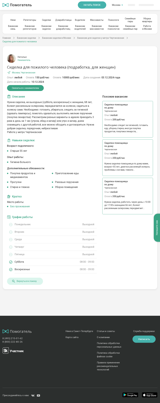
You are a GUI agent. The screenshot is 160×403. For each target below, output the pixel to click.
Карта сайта (71, 337)
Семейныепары (130, 20)
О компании (103, 337)
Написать (144, 339)
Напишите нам (157, 227)
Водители (80, 20)
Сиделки (46, 20)
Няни (13, 20)
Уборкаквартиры (147, 20)
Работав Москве (147, 27)
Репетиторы (29, 20)
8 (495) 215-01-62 (12, 338)
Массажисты (96, 20)
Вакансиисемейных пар (130, 27)
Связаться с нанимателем (25, 88)
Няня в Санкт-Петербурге (79, 331)
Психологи (113, 20)
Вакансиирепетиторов (29, 27)
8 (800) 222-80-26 (12, 341)
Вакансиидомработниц (63, 27)
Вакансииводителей (80, 27)
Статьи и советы (106, 331)
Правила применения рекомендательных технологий (108, 366)
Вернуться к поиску (27, 281)
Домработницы (63, 20)
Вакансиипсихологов (114, 27)
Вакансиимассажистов (97, 27)
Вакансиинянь (13, 27)
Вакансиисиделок (46, 27)
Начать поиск (92, 5)
